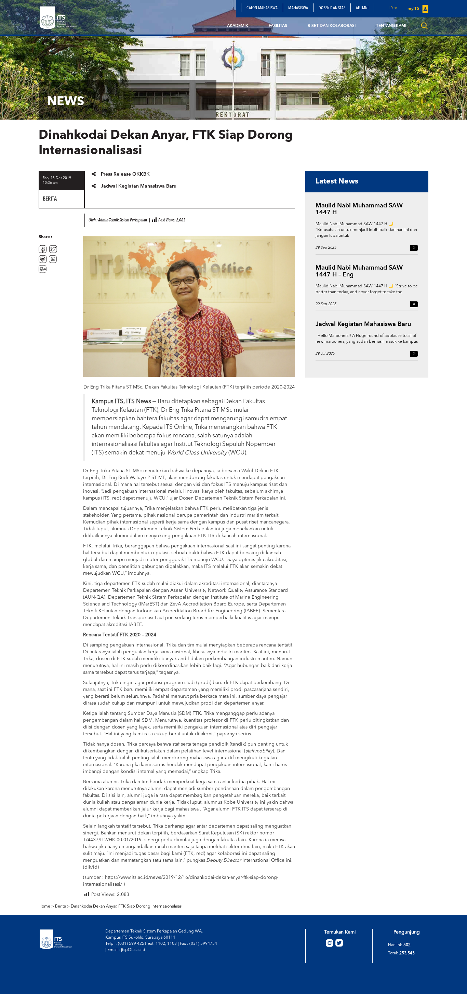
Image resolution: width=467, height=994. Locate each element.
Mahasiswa (298, 8)
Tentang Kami (391, 26)
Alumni (362, 8)
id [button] (391, 8)
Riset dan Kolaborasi (332, 26)
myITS (414, 9)
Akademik (237, 26)
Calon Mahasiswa (262, 8)
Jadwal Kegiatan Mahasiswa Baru (138, 186)
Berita (60, 906)
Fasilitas (278, 26)
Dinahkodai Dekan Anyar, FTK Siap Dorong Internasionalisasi (127, 906)
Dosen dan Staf (332, 8)
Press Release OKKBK (125, 174)
